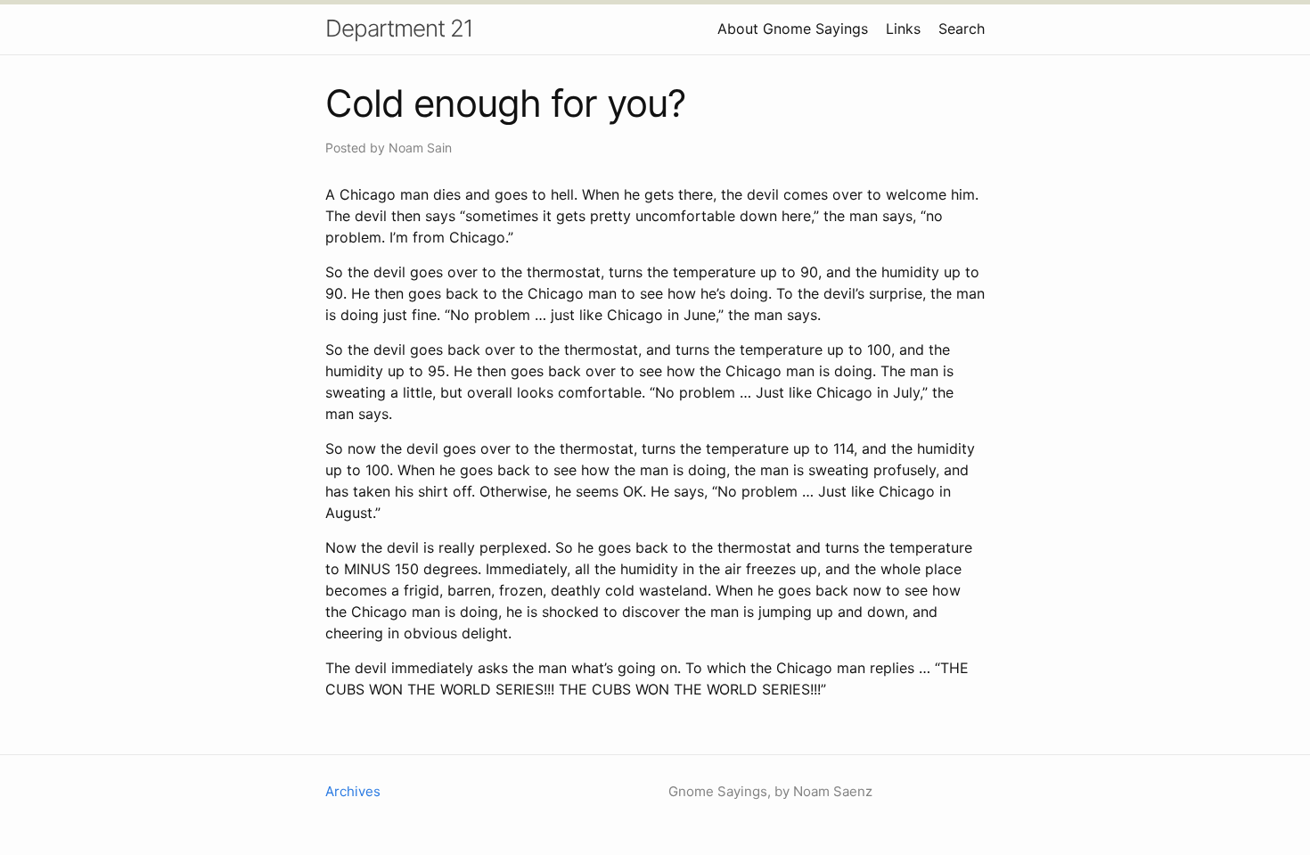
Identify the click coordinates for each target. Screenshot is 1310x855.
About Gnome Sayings (792, 28)
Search (961, 28)
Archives (353, 791)
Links (903, 28)
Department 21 (399, 28)
